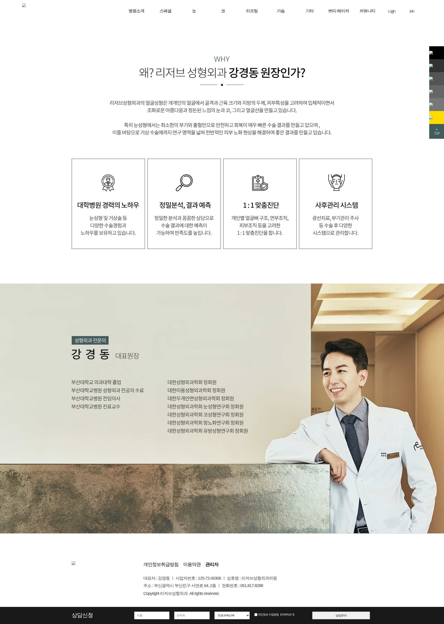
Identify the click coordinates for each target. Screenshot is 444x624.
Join (411, 11)
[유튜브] (436, 104)
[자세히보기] (287, 614)
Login (391, 11)
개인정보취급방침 (161, 564)
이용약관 (192, 564)
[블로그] (436, 65)
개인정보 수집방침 (268, 614)
